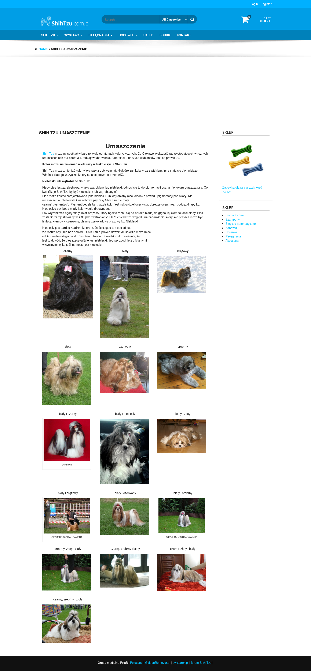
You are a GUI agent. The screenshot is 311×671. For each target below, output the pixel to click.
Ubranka (231, 232)
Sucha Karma (235, 215)
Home (43, 49)
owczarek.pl (181, 662)
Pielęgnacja (99, 35)
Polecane (136, 662)
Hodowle (127, 35)
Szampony (233, 219)
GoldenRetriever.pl (157, 662)
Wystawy (72, 35)
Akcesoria (232, 240)
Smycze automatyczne (241, 223)
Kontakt (184, 35)
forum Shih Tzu (201, 662)
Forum (165, 35)
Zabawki (231, 228)
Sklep (148, 35)
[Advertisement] (155, 89)
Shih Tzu (48, 35)
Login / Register (261, 4)
